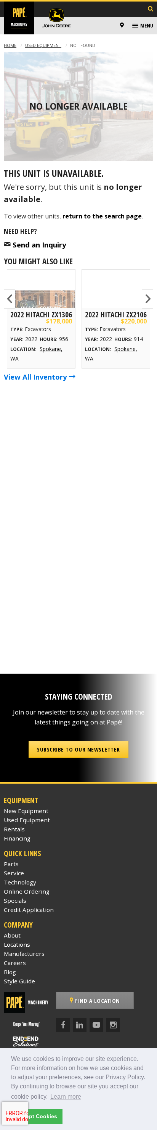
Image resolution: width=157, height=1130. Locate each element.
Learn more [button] (65, 1096)
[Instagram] (113, 1025)
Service (14, 873)
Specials (15, 900)
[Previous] (9, 299)
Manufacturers (24, 953)
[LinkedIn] (80, 1025)
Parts (11, 864)
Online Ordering (27, 891)
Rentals (14, 829)
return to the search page (102, 216)
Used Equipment (43, 45)
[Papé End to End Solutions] (26, 1041)
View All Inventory (36, 377)
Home (10, 45)
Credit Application (29, 909)
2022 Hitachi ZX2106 (116, 314)
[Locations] (122, 25)
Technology (20, 882)
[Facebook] (63, 1025)
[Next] (147, 299)
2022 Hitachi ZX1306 (41, 314)
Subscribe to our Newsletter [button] (78, 749)
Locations (17, 944)
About (12, 935)
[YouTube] (96, 1025)
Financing (17, 838)
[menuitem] (123, 25)
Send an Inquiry (39, 244)
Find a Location (97, 1000)
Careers (15, 963)
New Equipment (26, 811)
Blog (10, 972)
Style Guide (19, 981)
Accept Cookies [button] (36, 1116)
